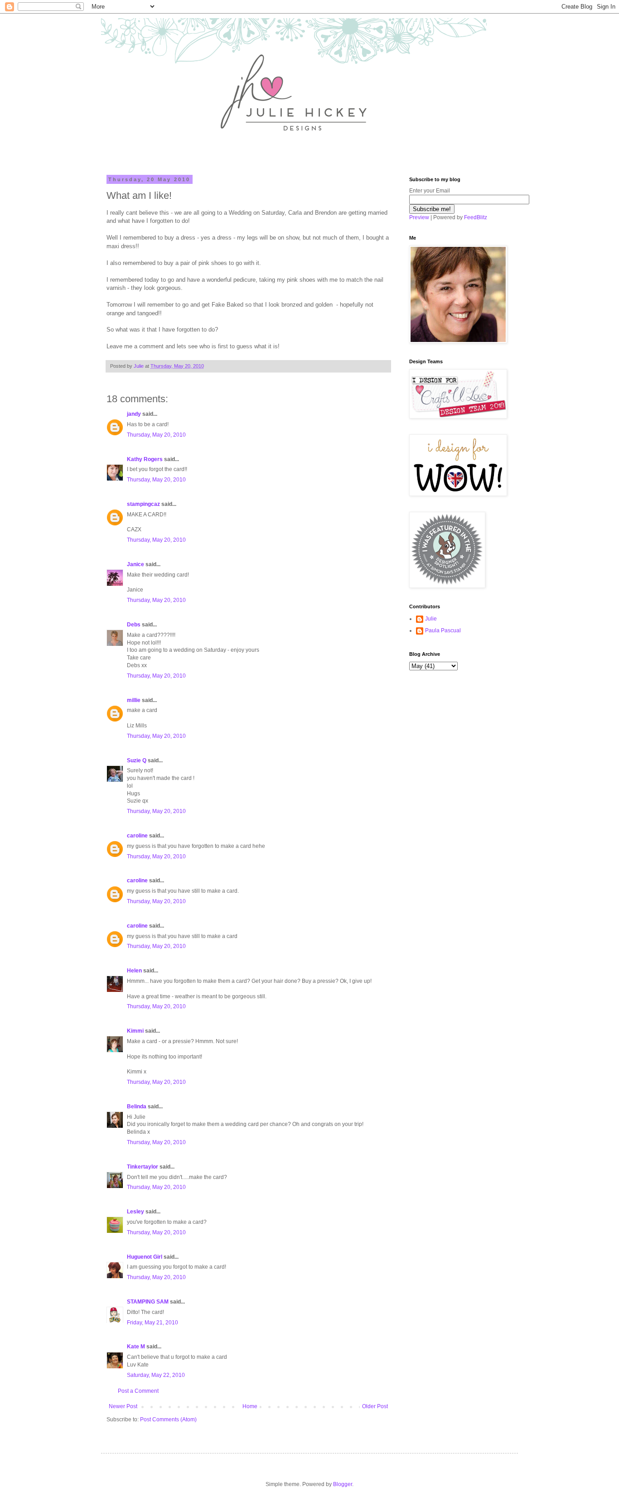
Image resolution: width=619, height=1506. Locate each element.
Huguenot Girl (144, 1257)
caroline (137, 835)
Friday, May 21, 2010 (152, 1322)
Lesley (135, 1211)
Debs (133, 624)
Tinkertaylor (142, 1167)
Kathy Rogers (145, 459)
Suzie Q (136, 760)
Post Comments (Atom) (168, 1419)
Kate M (136, 1346)
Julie (431, 619)
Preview (419, 217)
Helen (134, 970)
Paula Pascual (443, 630)
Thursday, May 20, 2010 (156, 435)
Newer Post (123, 1406)
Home (249, 1406)
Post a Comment (138, 1391)
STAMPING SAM (148, 1302)
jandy (134, 414)
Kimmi (135, 1031)
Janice (135, 564)
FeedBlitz (475, 217)
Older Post (375, 1406)
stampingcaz (143, 504)
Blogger (342, 1484)
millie (133, 700)
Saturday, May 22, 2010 (156, 1375)
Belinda (136, 1106)
